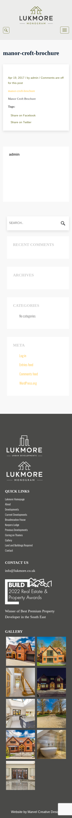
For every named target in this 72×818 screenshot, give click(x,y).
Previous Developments (16, 530)
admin (34, 77)
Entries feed (26, 364)
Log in (22, 355)
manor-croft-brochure (21, 91)
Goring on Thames (14, 535)
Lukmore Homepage (15, 499)
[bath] (51, 744)
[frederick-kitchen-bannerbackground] (20, 775)
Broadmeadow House (15, 519)
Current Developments (16, 514)
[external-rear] (51, 651)
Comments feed (28, 374)
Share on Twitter (21, 122)
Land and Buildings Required (19, 545)
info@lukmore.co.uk (20, 571)
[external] (20, 651)
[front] (51, 713)
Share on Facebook (23, 115)
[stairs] (20, 682)
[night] (51, 682)
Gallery (8, 540)
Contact (9, 550)
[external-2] (20, 744)
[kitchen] (20, 713)
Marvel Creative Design (44, 812)
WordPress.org (28, 383)
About (8, 504)
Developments (12, 509)
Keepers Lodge (12, 525)
